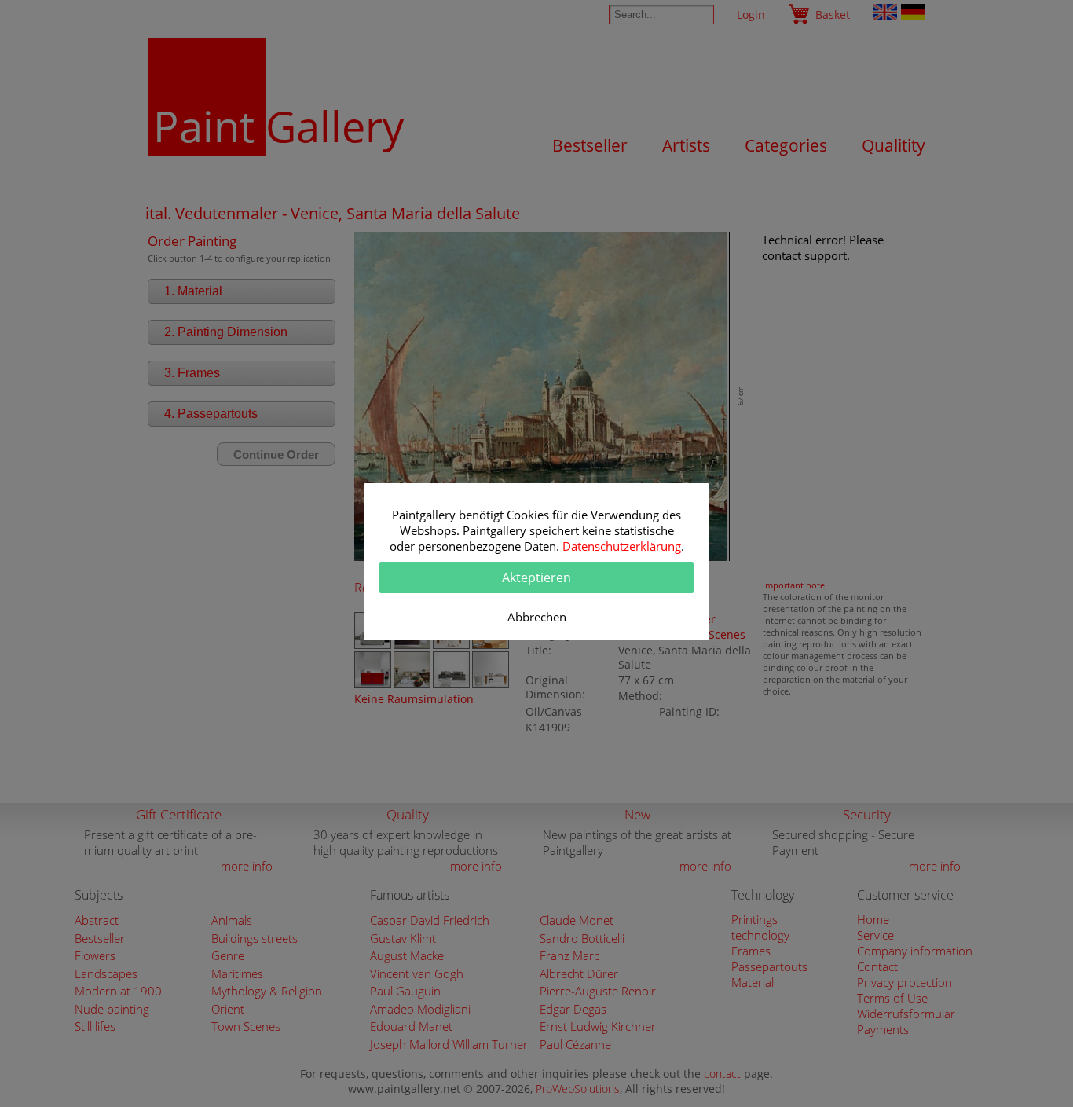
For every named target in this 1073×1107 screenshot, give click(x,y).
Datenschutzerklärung (621, 546)
